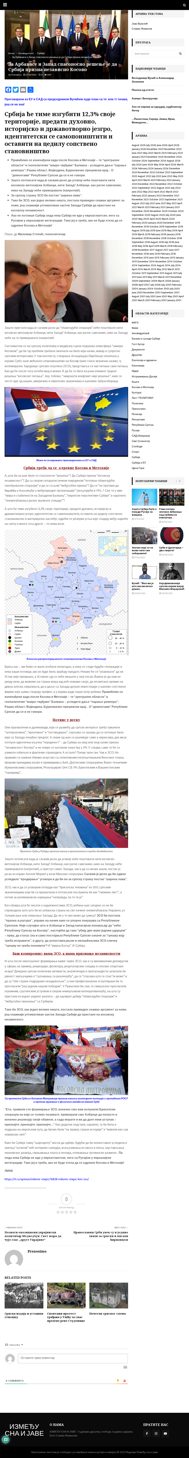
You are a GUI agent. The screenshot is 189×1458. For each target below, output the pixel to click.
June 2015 (154, 257)
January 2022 (155, 195)
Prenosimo (16, 75)
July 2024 (137, 164)
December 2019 (171, 223)
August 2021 (138, 203)
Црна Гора (138, 468)
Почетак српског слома (107, 1313)
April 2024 (170, 164)
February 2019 (158, 234)
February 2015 (167, 257)
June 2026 (162, 145)
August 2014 (163, 265)
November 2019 (140, 226)
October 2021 (156, 199)
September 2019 (174, 226)
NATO (135, 322)
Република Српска (143, 425)
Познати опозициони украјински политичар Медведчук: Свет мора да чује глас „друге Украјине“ (33, 1235)
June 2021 (161, 203)
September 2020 (141, 215)
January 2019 (174, 234)
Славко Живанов (142, 29)
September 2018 (141, 242)
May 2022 (148, 192)
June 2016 (155, 254)
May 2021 (171, 203)
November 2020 (159, 211)
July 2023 (156, 176)
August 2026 (139, 145)
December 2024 (155, 157)
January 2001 (174, 300)
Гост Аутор (138, 344)
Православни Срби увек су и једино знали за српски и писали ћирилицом (100, 1235)
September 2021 (174, 199)
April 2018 (154, 246)
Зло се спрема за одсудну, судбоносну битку (157, 109)
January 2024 (161, 168)
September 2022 (147, 188)
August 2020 (158, 215)
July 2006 (155, 285)
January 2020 (155, 223)
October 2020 (176, 211)
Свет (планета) (141, 441)
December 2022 (146, 184)
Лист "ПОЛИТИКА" (143, 398)
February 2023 (164, 180)
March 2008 (164, 281)
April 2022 (159, 192)
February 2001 (159, 300)
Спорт (135, 452)
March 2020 (168, 219)
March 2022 (172, 192)
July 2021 (150, 203)
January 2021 (173, 207)
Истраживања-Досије (144, 376)
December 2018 (140, 238)
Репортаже (138, 419)
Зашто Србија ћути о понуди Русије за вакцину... (144, 512)
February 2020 (140, 223)
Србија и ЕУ (139, 463)
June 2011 (142, 277)
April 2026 (173, 145)
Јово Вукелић (140, 24)
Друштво (137, 355)
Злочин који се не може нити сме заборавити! (142, 550)
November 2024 (173, 157)
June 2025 (137, 153)
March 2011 (164, 277)
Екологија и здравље (144, 360)
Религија (137, 414)
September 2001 (170, 292)
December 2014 (146, 261)
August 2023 (144, 176)
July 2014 (176, 265)
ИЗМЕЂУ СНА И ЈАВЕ (24, 1431)
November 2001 (152, 292)
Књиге (135, 382)
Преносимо (139, 409)
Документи (138, 349)
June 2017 (174, 250)
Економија (138, 365)
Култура (136, 392)
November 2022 (164, 184)
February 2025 (175, 153)
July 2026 (151, 145)
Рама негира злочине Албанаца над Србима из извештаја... (170, 513)
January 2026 (139, 149)
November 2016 (140, 254)
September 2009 (147, 281)
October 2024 (139, 161)
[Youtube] (165, 1433)
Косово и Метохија (143, 387)
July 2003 (175, 289)
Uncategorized (140, 333)
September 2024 (157, 161)
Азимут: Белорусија (145, 98)
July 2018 (169, 242)
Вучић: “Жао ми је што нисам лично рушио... (143, 586)
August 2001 (138, 296)
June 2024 (147, 164)
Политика (137, 403)
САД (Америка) (141, 436)
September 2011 (155, 273)
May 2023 (178, 176)
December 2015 (140, 257)
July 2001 (151, 296)
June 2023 (167, 176)
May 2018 (143, 246)
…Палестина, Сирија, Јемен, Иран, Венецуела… (153, 121)
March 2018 (166, 246)
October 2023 (162, 172)
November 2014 (164, 261)
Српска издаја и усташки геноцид (24, 1315)
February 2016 (168, 254)
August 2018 (157, 242)
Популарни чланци (151, 481)
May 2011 (152, 277)
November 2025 (173, 149)
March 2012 (173, 269)
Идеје (135, 371)
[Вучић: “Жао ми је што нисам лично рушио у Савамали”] (144, 571)
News (135, 328)
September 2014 (147, 265)
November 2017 (146, 250)
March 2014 (149, 269)
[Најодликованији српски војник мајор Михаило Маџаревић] (172, 571)
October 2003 (161, 289)
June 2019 (161, 230)
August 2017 (162, 250)
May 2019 (172, 230)
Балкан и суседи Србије (146, 339)
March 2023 (149, 180)
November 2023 (146, 172)
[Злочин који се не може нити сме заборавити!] (144, 535)
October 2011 (139, 273)
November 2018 (157, 238)
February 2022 (139, 195)
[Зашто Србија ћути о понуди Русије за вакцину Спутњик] (144, 497)
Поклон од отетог (143, 90)
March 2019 (144, 234)
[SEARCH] (180, 53)
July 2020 (171, 215)
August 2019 (138, 230)
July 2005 (166, 285)
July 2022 (176, 188)
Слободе (137, 446)
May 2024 (159, 164)
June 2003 (137, 292)
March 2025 (160, 153)
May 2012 (162, 269)
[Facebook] (147, 1433)
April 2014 (137, 269)
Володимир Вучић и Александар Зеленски (153, 80)
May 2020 (143, 219)
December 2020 (140, 211)
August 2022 (163, 188)
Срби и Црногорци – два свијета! (171, 549)
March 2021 (144, 207)
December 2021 (170, 195)
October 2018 (174, 238)
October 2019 (157, 226)
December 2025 (155, 149)
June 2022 (137, 192)
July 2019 (150, 230)
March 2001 (144, 300)
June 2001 (161, 296)
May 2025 (148, 153)
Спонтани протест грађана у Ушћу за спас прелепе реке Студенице (66, 1317)
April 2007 (144, 285)
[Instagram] (156, 1433)
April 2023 (137, 180)
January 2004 (146, 289)
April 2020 (155, 219)
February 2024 (146, 168)
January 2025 (139, 157)
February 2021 (158, 207)
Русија (136, 430)
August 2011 (171, 273)
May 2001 (173, 296)
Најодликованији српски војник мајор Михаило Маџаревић (171, 586)
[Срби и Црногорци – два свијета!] (172, 535)
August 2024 (174, 161)
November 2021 (140, 199)
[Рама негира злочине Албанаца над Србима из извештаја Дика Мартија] (172, 497)
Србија (136, 457)
